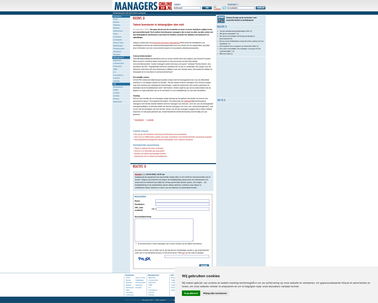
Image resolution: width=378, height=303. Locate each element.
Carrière (116, 78)
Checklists (117, 37)
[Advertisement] (241, 77)
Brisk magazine (161, 300)
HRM (115, 69)
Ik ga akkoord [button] (191, 293)
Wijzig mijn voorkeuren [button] (215, 293)
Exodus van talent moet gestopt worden (150, 154)
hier (183, 253)
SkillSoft (187, 101)
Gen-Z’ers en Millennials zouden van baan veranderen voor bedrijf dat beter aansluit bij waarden (173, 137)
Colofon (116, 96)
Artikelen (116, 25)
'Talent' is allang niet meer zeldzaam (148, 148)
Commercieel (118, 63)
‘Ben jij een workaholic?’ (228, 34)
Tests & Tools (118, 43)
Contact (116, 93)
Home (115, 19)
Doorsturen (139, 120)
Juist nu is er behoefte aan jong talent (149, 151)
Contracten (117, 40)
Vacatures (117, 52)
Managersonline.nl (148, 300)
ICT (114, 72)
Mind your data (225, 54)
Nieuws (116, 22)
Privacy (116, 99)
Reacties (116, 55)
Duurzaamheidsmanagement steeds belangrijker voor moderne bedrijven (163, 140)
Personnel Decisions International (166, 43)
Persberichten (118, 49)
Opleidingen (118, 46)
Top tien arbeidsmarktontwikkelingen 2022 (235, 31)
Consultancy (118, 75)
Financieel (117, 66)
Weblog (116, 28)
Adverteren (117, 102)
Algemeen (117, 60)
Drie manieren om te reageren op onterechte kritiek (238, 46)
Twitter (115, 90)
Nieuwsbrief (118, 87)
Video (115, 34)
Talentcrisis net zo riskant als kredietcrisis (150, 156)
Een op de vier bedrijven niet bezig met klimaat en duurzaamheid (160, 134)
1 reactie (150, 120)
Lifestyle (116, 81)
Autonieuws (118, 31)
